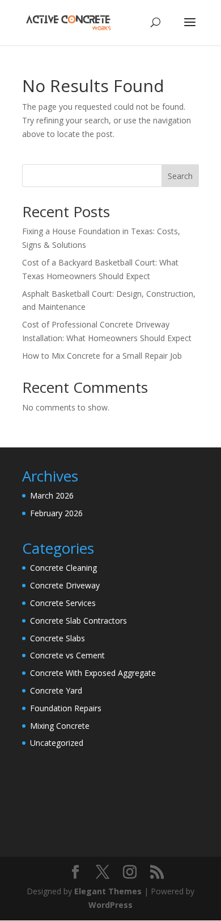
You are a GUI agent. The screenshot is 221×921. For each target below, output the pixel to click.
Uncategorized (56, 742)
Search (180, 176)
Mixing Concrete (60, 725)
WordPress (110, 904)
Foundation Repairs (65, 708)
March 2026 (52, 495)
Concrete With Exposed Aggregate (93, 672)
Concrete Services (63, 603)
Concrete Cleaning (63, 567)
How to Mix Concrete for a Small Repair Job (102, 355)
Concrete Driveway (65, 585)
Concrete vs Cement (67, 655)
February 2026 (56, 513)
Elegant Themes (108, 891)
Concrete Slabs (57, 638)
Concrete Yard (56, 690)
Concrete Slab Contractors (78, 620)
